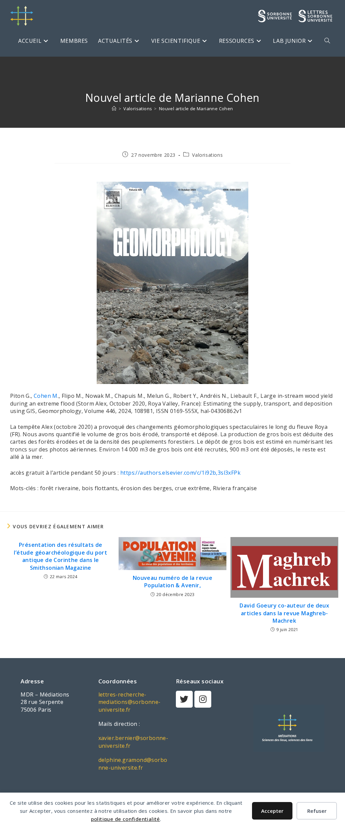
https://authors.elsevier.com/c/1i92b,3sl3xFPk (180, 472)
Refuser (316, 810)
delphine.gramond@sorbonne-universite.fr (132, 763)
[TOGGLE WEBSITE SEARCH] (327, 40)
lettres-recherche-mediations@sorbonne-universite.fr (129, 702)
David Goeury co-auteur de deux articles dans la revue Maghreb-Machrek (284, 613)
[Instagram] (202, 699)
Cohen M (46, 395)
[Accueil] (114, 109)
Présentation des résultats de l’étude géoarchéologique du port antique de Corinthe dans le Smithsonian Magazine (60, 556)
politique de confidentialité (125, 819)
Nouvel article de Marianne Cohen (196, 109)
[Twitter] (184, 699)
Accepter (272, 810)
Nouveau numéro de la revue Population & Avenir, (172, 581)
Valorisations (207, 155)
